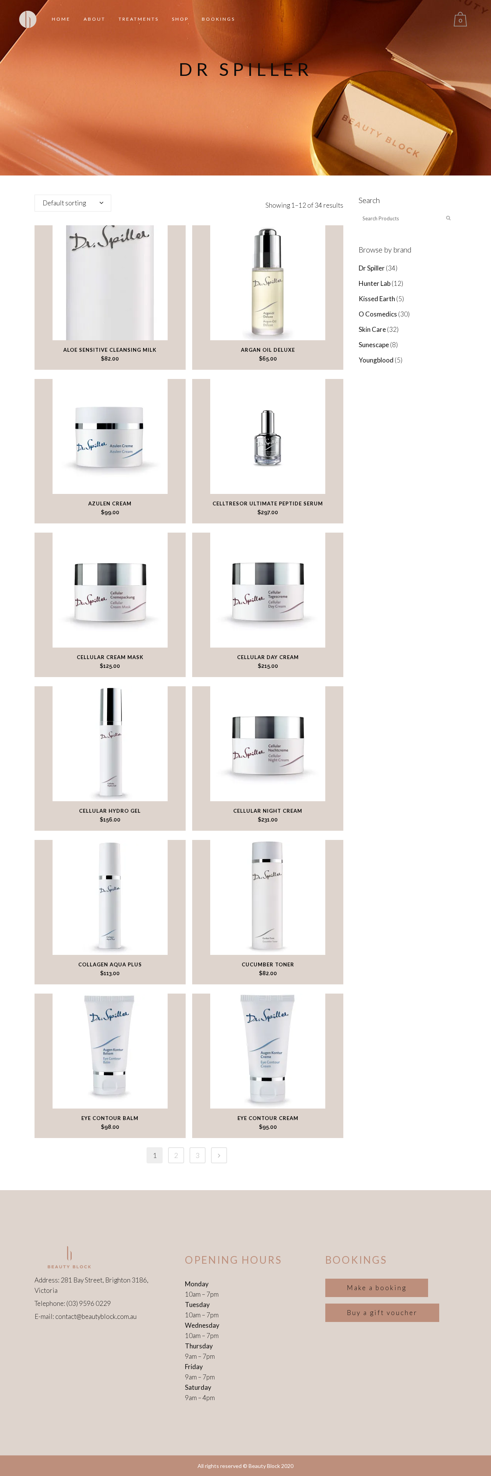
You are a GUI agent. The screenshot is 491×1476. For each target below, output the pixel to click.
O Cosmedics (378, 314)
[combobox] (73, 203)
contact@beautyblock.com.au (96, 1316)
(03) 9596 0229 (88, 1303)
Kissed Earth (377, 299)
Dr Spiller (372, 268)
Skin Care (372, 329)
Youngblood (376, 360)
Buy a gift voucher (382, 1313)
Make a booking (377, 1288)
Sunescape (374, 345)
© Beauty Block (261, 1466)
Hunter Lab (374, 283)
